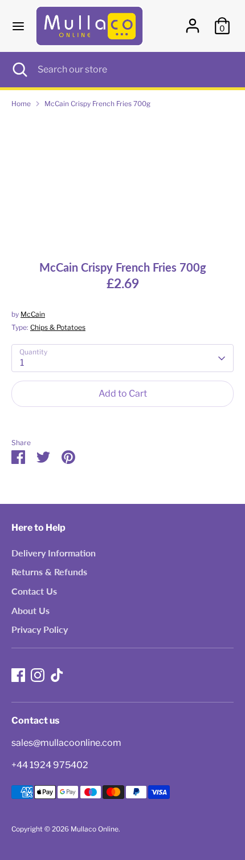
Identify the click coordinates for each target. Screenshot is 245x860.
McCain (33, 314)
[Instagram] (37, 675)
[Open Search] (19, 70)
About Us (30, 610)
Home (21, 103)
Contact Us (34, 591)
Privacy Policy (39, 629)
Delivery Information (53, 552)
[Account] (192, 20)
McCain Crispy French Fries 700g (97, 103)
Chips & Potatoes (57, 327)
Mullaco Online (95, 829)
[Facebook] (18, 675)
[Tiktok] (57, 675)
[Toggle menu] (18, 26)
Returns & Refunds (49, 571)
